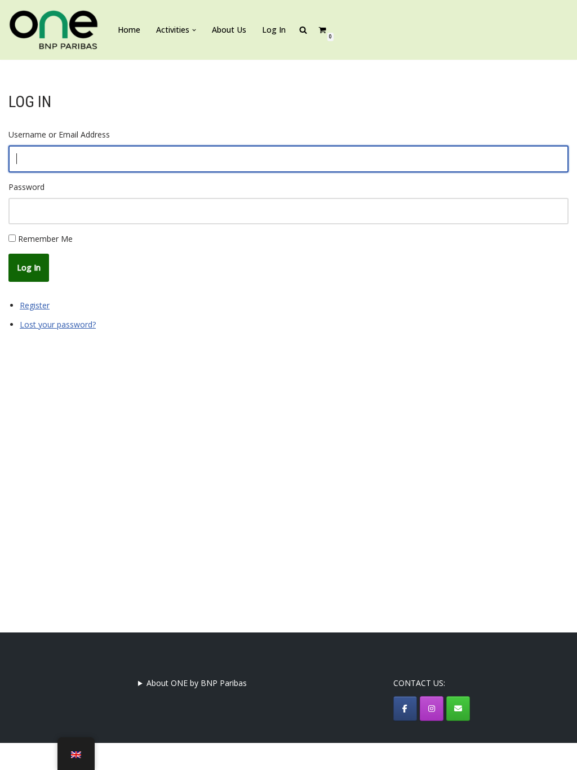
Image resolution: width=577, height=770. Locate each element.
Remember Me (45, 238)
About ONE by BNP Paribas (197, 683)
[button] (194, 30)
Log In (274, 29)
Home (129, 29)
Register (35, 305)
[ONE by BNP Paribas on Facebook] (405, 708)
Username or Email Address (59, 134)
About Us (229, 29)
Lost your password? (58, 324)
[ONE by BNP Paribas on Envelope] (458, 708)
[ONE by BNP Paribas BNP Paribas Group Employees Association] (53, 30)
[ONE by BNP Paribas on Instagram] (431, 708)
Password (26, 187)
